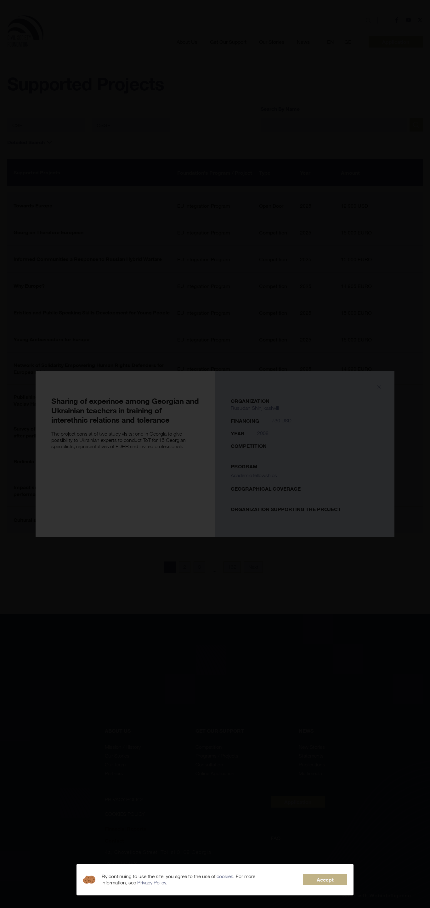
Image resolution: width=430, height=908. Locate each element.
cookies (225, 876)
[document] (215, 454)
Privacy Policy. (152, 883)
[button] (325, 879)
